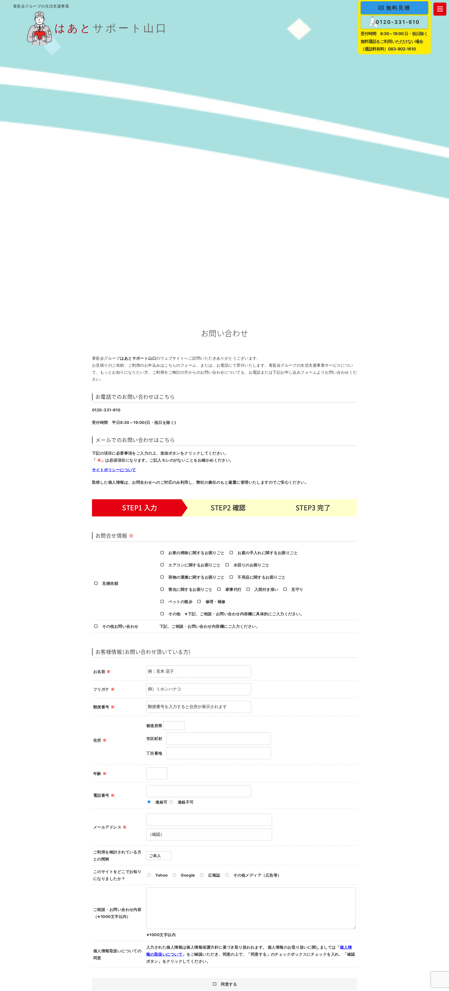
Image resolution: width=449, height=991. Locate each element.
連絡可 (161, 802)
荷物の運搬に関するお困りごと (196, 577)
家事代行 (233, 589)
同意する (229, 984)
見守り (297, 589)
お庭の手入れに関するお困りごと (267, 552)
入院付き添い (266, 589)
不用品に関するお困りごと (261, 577)
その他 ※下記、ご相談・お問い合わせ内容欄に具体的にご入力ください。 (236, 613)
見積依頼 (110, 583)
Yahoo (161, 875)
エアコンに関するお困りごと (194, 564)
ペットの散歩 (180, 601)
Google (188, 875)
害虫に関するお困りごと (190, 589)
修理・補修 (216, 601)
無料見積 (398, 8)
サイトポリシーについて (114, 469)
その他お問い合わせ (120, 626)
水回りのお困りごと (252, 564)
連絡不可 (186, 802)
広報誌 (214, 875)
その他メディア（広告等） (257, 875)
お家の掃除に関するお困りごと (196, 552)
